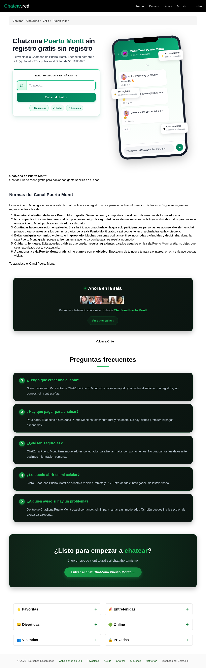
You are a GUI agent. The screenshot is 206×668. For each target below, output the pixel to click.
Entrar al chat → (56, 97)
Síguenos (135, 660)
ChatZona (32, 20)
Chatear (17, 20)
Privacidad (93, 660)
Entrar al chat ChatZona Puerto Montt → (103, 572)
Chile (46, 20)
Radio (198, 6)
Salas (168, 6)
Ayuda (107, 660)
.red (17, 6)
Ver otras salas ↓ (103, 320)
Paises (154, 6)
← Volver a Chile (103, 341)
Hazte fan (151, 660)
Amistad (182, 6)
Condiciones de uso (70, 660)
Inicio (140, 6)
